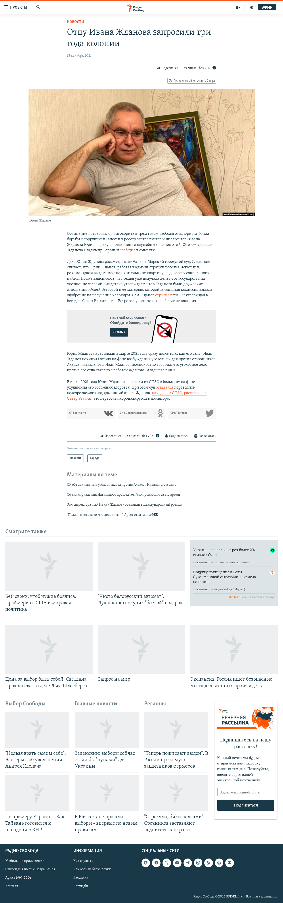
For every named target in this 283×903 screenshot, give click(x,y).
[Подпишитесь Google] (146, 863)
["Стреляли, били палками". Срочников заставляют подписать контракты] (176, 793)
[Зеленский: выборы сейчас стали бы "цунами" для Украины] (107, 730)
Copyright (80, 886)
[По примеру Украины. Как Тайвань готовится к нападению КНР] (37, 793)
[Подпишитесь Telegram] (188, 863)
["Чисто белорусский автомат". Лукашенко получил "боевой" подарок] (141, 566)
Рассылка (80, 878)
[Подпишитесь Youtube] (177, 863)
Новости (75, 22)
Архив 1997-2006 (18, 878)
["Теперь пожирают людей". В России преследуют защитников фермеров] (176, 730)
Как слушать (83, 861)
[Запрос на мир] (141, 649)
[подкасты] (251, 7)
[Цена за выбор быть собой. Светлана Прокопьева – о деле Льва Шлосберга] (49, 649)
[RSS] (208, 863)
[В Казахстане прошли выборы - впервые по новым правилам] (107, 793)
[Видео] (238, 7)
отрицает (163, 295)
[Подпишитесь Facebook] (156, 863)
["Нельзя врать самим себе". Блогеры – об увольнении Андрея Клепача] (37, 730)
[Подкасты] (219, 863)
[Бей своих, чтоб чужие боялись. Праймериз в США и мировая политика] (49, 566)
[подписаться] (229, 863)
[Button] (167, 68)
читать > (119, 332)
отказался (164, 388)
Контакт (11, 886)
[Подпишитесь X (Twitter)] (167, 863)
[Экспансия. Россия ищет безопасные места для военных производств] (234, 649)
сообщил (128, 250)
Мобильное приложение (24, 861)
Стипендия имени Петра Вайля (30, 869)
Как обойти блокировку (92, 869)
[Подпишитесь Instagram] (198, 863)
